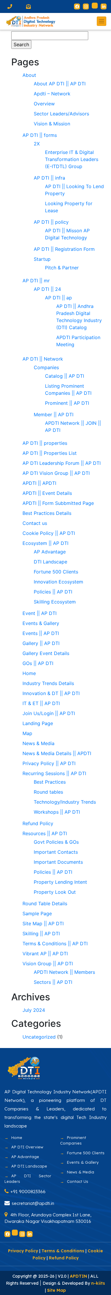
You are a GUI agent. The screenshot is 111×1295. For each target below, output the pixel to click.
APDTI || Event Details (47, 493)
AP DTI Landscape (29, 1166)
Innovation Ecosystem (58, 582)
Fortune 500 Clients (56, 572)
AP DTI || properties (44, 443)
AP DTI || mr (36, 280)
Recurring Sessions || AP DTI (54, 773)
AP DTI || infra (49, 178)
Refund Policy (37, 823)
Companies (46, 367)
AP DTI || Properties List (49, 453)
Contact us (34, 523)
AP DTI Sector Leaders (27, 1178)
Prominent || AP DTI (67, 403)
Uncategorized (39, 1037)
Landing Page (37, 723)
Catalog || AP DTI (64, 376)
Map (27, 733)
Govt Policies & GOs (56, 842)
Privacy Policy (23, 1250)
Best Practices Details (46, 513)
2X (37, 144)
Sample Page (37, 913)
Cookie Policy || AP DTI (48, 533)
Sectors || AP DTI (53, 982)
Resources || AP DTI (44, 833)
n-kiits (98, 1283)
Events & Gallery (40, 623)
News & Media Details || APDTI (56, 753)
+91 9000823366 (28, 1191)
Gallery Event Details (45, 653)
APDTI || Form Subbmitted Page (58, 503)
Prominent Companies (73, 1140)
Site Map (56, 1290)
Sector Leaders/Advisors (61, 114)
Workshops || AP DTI (57, 812)
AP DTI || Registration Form (64, 249)
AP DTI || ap (58, 298)
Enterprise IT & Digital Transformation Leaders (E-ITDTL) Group (71, 159)
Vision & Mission (52, 124)
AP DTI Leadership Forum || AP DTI (61, 463)
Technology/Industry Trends (65, 802)
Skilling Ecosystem (55, 602)
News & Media (38, 743)
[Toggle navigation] (101, 21)
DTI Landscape (50, 562)
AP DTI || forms (39, 135)
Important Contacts (56, 852)
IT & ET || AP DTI (41, 703)
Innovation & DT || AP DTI (51, 693)
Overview (44, 104)
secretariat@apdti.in (33, 1203)
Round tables (48, 792)
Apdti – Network (52, 94)
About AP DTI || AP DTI (60, 84)
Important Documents (58, 862)
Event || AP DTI (39, 613)
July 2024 (33, 1010)
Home (29, 673)
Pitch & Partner (62, 268)
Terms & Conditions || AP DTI (55, 943)
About (29, 75)
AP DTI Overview (27, 1147)
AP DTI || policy (51, 222)
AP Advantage (50, 552)
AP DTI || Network (42, 359)
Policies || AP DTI (53, 592)
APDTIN (78, 1276)
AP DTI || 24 (47, 289)
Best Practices (50, 782)
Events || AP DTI (40, 633)
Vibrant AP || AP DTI (45, 953)
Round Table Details (44, 903)
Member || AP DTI (53, 414)
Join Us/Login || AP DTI (48, 713)
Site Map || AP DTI (43, 923)
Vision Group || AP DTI (47, 963)
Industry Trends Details (48, 683)
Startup (43, 259)
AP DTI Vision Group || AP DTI (56, 473)
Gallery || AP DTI (40, 643)
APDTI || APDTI (39, 483)
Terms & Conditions (62, 1250)
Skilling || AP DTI (41, 933)
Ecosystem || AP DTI (45, 543)
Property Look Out (55, 892)
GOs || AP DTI (37, 663)
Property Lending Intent (60, 882)
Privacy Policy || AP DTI (48, 763)
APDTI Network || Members (64, 972)
